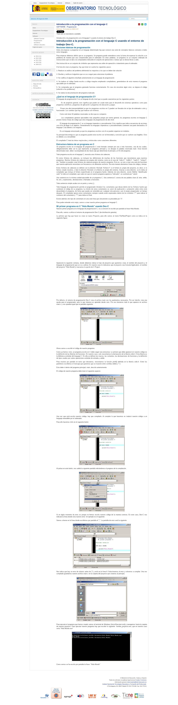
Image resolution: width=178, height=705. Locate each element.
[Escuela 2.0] (44, 698)
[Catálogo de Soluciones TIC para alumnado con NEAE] (127, 698)
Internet (60, 3)
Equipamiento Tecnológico (47, 3)
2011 (36, 60)
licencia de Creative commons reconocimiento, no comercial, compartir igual (43, 110)
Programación (72, 27)
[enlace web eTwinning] (104, 698)
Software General (39, 38)
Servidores (37, 42)
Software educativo (39, 44)
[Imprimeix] (142, 25)
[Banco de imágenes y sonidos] (139, 698)
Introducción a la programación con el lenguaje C (82, 24)
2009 (36, 64)
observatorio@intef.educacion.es (137, 682)
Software (67, 3)
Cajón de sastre (77, 3)
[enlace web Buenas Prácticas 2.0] (56, 698)
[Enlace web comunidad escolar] (80, 698)
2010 (36, 62)
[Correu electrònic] (145, 25)
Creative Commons (141, 680)
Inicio (35, 3)
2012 (36, 58)
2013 (36, 56)
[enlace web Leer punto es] (92, 698)
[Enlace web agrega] (68, 698)
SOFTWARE (61, 27)
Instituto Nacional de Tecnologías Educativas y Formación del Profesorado (124, 684)
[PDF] (139, 25)
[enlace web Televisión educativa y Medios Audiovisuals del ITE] (116, 698)
